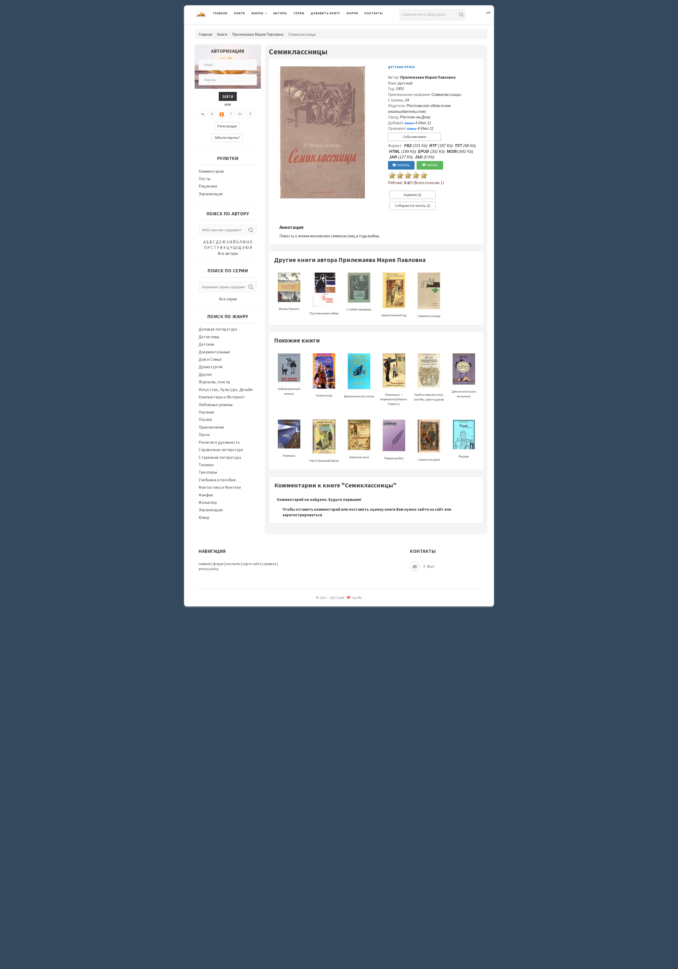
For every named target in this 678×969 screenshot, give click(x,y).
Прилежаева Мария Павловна (257, 34)
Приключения (211, 427)
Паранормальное (326, 679)
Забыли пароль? (227, 137)
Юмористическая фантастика (338, 951)
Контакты (373, 13)
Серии (298, 13)
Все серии (228, 298)
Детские (207, 344)
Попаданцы (321, 690)
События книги (414, 137)
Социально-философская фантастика (346, 809)
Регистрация (227, 126)
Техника (206, 464)
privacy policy (208, 569)
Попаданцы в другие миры (335, 702)
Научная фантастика (330, 655)
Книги (239, 13)
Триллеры (208, 472)
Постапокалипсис (328, 714)
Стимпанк (320, 821)
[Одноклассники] (222, 114)
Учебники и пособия (217, 479)
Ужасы (317, 856)
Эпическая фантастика (332, 903)
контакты (233, 564)
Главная (220, 13)
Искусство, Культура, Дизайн (226, 389)
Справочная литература (221, 449)
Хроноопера (322, 892)
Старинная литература (220, 457)
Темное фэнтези (326, 832)
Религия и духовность (219, 442)
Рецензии (208, 186)
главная (205, 564)
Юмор (204, 517)
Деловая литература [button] (270, 27)
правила (270, 564)
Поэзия (205, 419)
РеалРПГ (318, 738)
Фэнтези (319, 880)
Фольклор (208, 502)
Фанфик (206, 494)
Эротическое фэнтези (331, 939)
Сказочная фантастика (332, 761)
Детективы (209, 336)
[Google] (241, 114)
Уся (314, 868)
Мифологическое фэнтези (335, 631)
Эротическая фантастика (334, 927)
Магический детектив (331, 607)
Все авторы (228, 253)
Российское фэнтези (330, 750)
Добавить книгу (325, 13)
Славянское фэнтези (330, 773)
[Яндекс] (231, 114)
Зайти (227, 96)
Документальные (214, 351)
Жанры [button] (257, 13)
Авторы (280, 13)
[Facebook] (250, 114)
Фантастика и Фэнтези (220, 487)
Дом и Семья (210, 359)
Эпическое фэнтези (329, 915)
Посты (205, 178)
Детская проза (401, 67)
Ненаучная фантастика (332, 667)
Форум (352, 13)
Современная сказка (329, 797)
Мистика (319, 619)
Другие (205, 374)
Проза (204, 434)
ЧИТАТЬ (432, 165)
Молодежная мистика (331, 643)
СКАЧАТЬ (403, 165)
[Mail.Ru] (212, 114)
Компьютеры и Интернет (222, 396)
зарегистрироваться (302, 514)
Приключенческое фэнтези (336, 726)
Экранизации (211, 193)
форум (218, 564)
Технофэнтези (324, 844)
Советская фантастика (332, 785)
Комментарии (211, 171)
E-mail (428, 566)
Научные (207, 412)
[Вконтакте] (203, 114)
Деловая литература (329, 27)
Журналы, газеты (214, 381)
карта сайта (252, 564)
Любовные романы (216, 404)
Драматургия (211, 366)
